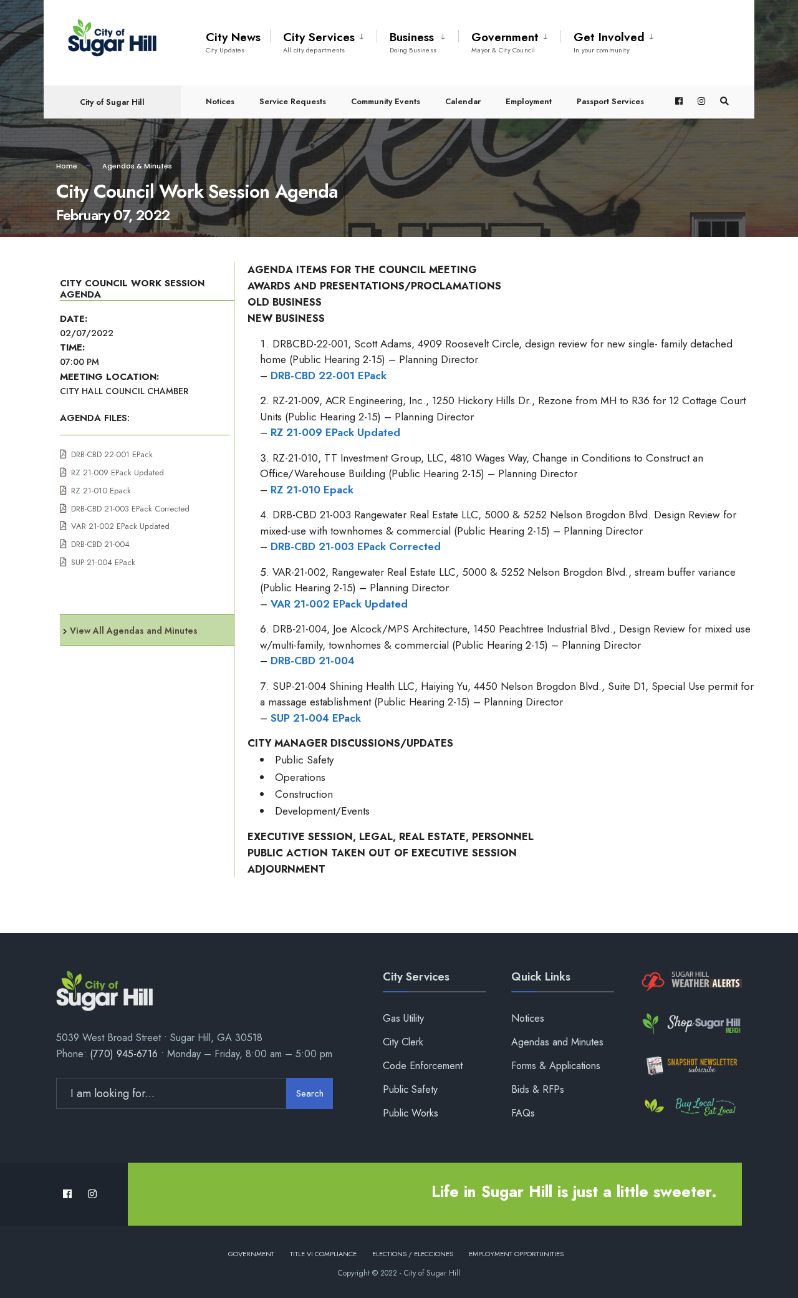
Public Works (410, 1113)
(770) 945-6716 (124, 1054)
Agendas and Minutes (557, 1042)
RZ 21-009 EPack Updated (117, 472)
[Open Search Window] (724, 101)
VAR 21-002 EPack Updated (120, 526)
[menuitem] (323, 39)
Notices (220, 101)
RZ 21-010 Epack (101, 490)
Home (66, 166)
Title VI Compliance (323, 1254)
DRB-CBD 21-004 (100, 544)
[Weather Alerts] (690, 982)
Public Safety (410, 1089)
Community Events (385, 101)
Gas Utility (403, 1018)
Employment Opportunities (516, 1254)
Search (310, 1093)
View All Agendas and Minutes (134, 630)
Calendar (463, 101)
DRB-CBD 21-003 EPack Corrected (130, 509)
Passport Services (610, 101)
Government (505, 42)
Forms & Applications (555, 1065)
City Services (319, 42)
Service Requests (292, 101)
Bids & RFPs (537, 1089)
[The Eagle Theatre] (690, 1107)
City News (233, 42)
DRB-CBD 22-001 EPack (112, 454)
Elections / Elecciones (412, 1254)
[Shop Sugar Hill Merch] (690, 1023)
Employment (529, 101)
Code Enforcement (423, 1065)
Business (413, 42)
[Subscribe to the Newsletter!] (690, 1065)
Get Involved (609, 42)
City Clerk (403, 1042)
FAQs (523, 1113)
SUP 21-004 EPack (103, 562)
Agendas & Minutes (137, 166)
